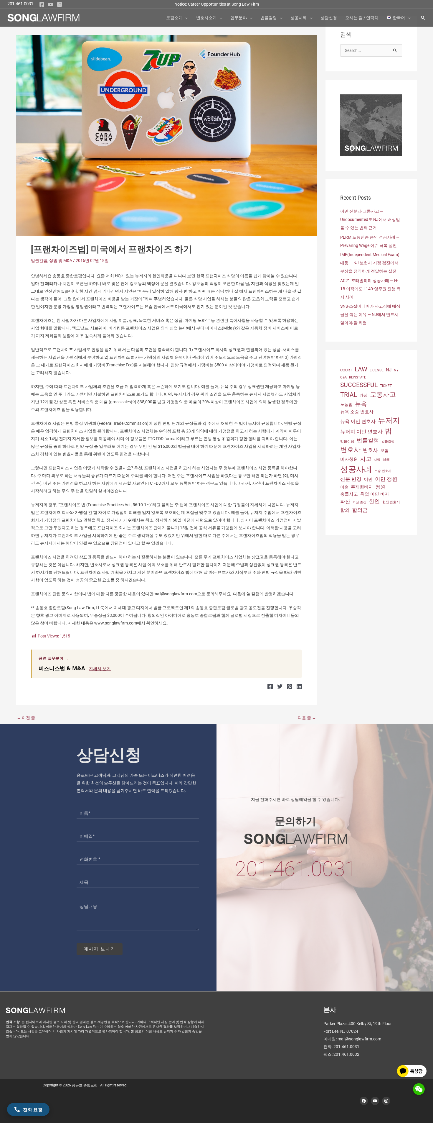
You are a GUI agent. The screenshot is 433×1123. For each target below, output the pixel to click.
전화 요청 (32, 1109)
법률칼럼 (39, 260)
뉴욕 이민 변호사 (358, 421)
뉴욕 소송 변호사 (356, 411)
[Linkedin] (299, 686)
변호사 (350, 450)
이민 (368, 479)
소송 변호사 (382, 471)
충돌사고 (349, 494)
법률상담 (347, 441)
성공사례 (356, 469)
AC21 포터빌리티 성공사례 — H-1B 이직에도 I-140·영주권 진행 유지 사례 (370, 288)
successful (359, 384)
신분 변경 (350, 479)
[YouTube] (50, 4)
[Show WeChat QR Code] (419, 1089)
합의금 (360, 510)
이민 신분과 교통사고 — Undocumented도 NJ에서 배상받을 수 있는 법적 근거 (370, 219)
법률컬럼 (387, 441)
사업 (377, 460)
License (377, 370)
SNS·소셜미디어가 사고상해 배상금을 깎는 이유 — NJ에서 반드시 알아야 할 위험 (370, 314)
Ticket (386, 386)
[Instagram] (59, 4)
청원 (380, 487)
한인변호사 (391, 502)
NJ (388, 370)
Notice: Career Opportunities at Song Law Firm (216, 4)
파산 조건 (359, 502)
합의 (345, 510)
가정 (363, 395)
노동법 (346, 404)
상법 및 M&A (60, 260)
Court (346, 370)
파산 (345, 501)
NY (396, 370)
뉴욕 (361, 403)
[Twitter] (279, 686)
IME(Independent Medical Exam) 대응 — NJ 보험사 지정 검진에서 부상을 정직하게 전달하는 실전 (369, 262)
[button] (185, 18)
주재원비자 (362, 487)
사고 (365, 459)
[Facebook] (41, 4)
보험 (384, 450)
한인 (374, 501)
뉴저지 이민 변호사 (361, 432)
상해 (386, 460)
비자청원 (349, 459)
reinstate (357, 377)
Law (361, 369)
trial (348, 394)
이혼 (344, 487)
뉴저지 (389, 420)
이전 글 (26, 717)
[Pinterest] (289, 686)
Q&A (343, 377)
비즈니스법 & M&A (62, 668)
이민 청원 (386, 479)
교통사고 (383, 394)
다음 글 (307, 717)
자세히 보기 (100, 668)
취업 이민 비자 (374, 494)
